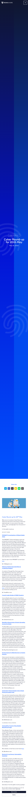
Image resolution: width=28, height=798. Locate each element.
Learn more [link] (18, 788)
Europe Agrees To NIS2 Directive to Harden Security (13, 653)
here (3, 561)
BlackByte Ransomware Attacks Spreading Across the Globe (13, 623)
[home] (7, 3)
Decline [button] (14, 794)
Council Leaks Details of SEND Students (13, 595)
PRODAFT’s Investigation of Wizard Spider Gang (13, 535)
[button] (25, 3)
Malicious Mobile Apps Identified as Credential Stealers (11, 567)
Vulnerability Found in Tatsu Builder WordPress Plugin (11, 726)
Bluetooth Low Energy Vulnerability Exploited (11, 755)
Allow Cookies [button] (14, 791)
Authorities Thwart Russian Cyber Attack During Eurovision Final (13, 691)
